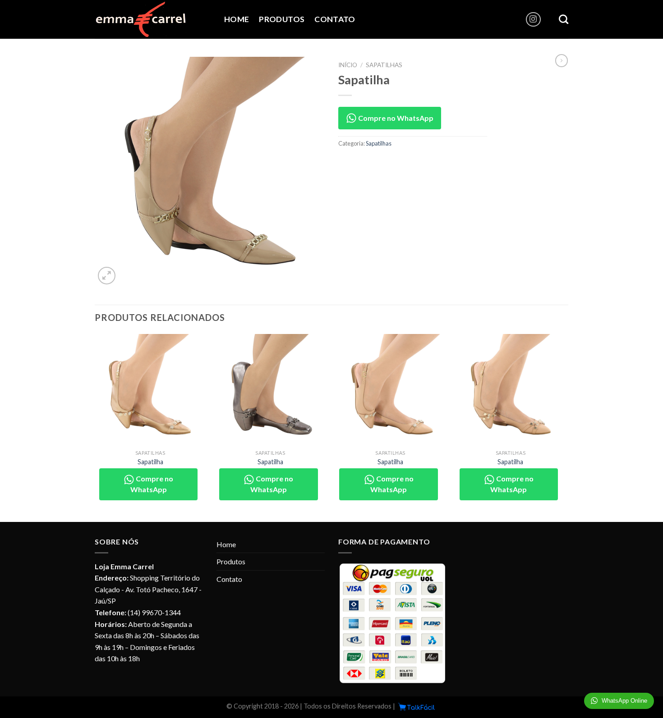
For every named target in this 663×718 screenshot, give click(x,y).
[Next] (565, 427)
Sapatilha (150, 462)
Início (347, 65)
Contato (334, 19)
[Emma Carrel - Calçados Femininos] (153, 19)
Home (236, 19)
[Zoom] (106, 275)
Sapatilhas (384, 65)
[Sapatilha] (150, 389)
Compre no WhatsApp (395, 118)
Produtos (281, 19)
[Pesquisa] (563, 19)
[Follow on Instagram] (533, 19)
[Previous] (95, 427)
